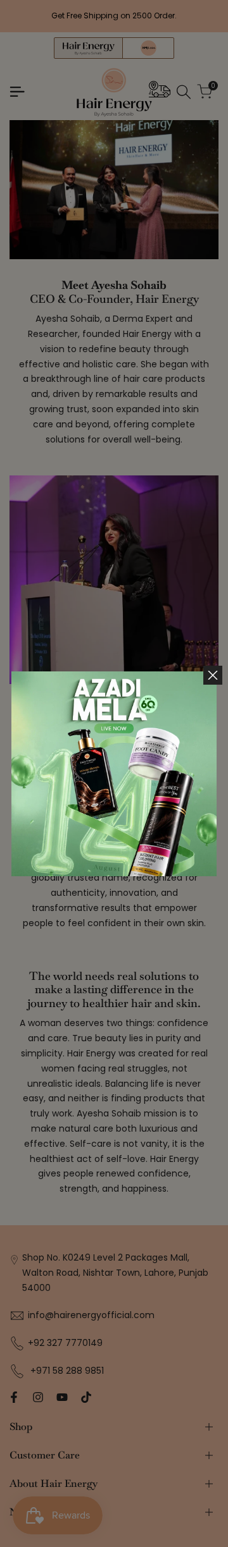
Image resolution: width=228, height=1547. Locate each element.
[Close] (212, 675)
